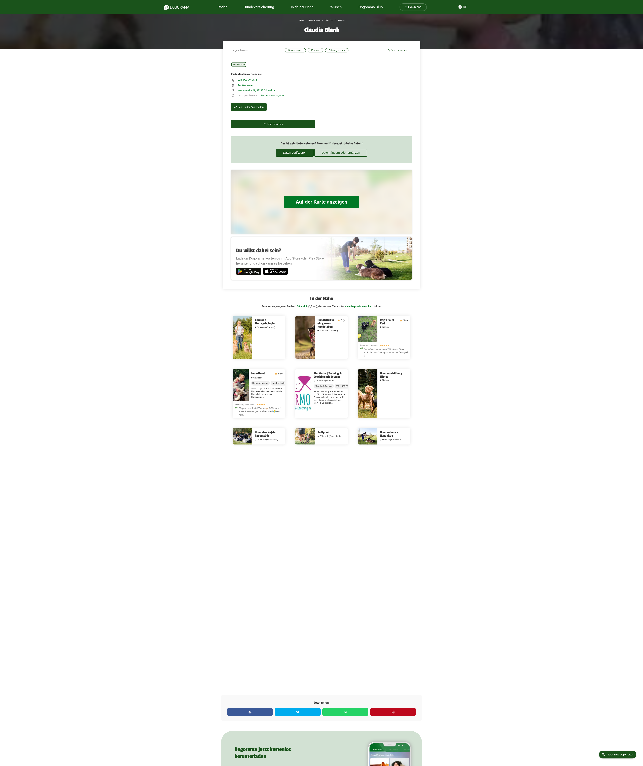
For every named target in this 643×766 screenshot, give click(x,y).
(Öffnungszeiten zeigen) (273, 95)
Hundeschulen (314, 20)
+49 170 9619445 (247, 80)
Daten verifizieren (294, 152)
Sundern (340, 20)
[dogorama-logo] (176, 7)
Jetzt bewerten (398, 50)
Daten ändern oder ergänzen (341, 152)
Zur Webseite (245, 85)
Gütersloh (328, 20)
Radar (222, 7)
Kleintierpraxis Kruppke (358, 306)
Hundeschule (239, 64)
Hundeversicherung (258, 7)
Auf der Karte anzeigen (321, 202)
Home (301, 20)
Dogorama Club (371, 7)
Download (414, 7)
